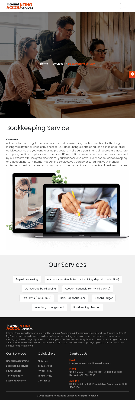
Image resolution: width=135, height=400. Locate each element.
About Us (43, 360)
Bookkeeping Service (17, 365)
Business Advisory (16, 380)
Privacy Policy (45, 370)
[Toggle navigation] (124, 6)
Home (44, 63)
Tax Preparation (14, 375)
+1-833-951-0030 (113, 372)
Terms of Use (45, 365)
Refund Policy (45, 375)
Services (58, 63)
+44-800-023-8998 (84, 375)
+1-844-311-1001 (93, 372)
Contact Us (44, 380)
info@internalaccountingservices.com (90, 363)
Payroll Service (13, 370)
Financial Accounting (17, 360)
